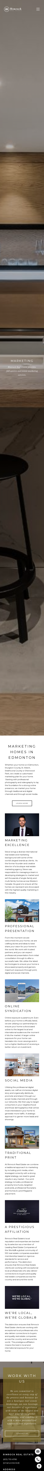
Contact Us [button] (22, 1433)
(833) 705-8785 (10, 1459)
